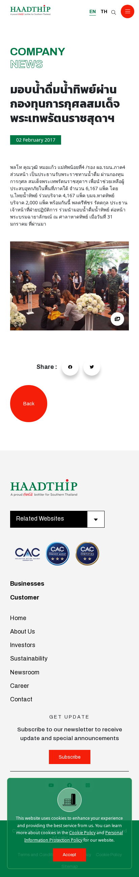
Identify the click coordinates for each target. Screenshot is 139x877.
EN (92, 11)
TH (104, 11)
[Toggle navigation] (127, 11)
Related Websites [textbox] (40, 519)
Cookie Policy (82, 833)
